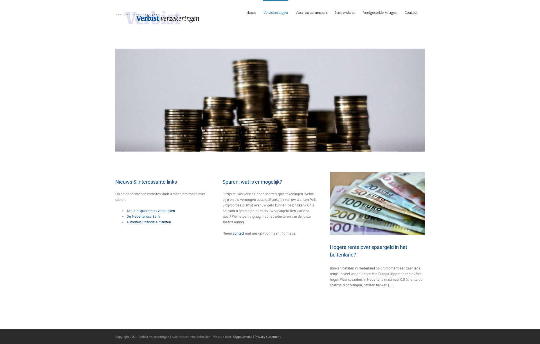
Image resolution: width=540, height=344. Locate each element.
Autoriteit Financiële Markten (149, 222)
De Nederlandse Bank (143, 216)
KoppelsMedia (242, 336)
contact (238, 233)
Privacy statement (268, 336)
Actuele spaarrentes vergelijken (151, 210)
